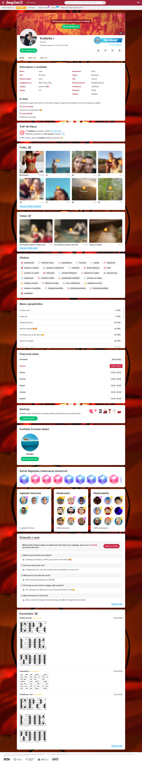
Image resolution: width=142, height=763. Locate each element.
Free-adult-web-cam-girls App (72, 8)
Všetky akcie (43, 8)
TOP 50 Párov (56, 131)
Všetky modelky (8, 8)
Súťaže (53, 8)
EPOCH (54, 754)
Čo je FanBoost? (116, 45)
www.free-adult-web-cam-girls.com (34, 754)
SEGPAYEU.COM (62, 754)
